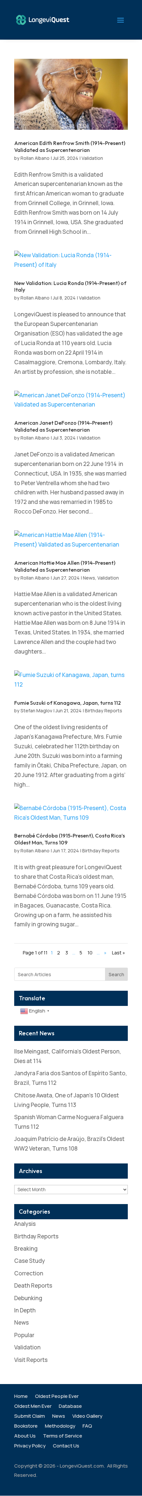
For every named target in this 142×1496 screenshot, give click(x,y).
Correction (28, 1273)
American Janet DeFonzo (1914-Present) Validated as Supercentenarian (63, 426)
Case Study (29, 1260)
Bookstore (26, 1426)
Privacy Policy (30, 1446)
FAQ (87, 1426)
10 (90, 952)
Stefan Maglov (36, 710)
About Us (25, 1436)
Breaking (26, 1248)
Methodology (60, 1426)
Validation (92, 158)
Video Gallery (87, 1416)
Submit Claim (29, 1416)
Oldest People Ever (57, 1397)
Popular (24, 1335)
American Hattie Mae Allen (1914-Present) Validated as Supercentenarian (64, 566)
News (89, 578)
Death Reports (33, 1285)
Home (21, 1397)
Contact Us (66, 1446)
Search (116, 974)
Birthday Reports (103, 710)
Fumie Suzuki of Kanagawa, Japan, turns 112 (67, 702)
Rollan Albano (35, 158)
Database (70, 1406)
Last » (118, 952)
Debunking (28, 1298)
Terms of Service (62, 1436)
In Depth (25, 1310)
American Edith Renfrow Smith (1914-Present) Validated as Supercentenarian (69, 146)
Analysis (25, 1224)
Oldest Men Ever (33, 1406)
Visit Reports (31, 1360)
